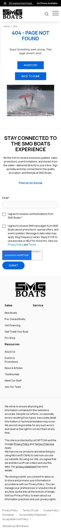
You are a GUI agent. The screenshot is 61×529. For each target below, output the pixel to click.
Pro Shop (10, 338)
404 (15, 26)
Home (6, 26)
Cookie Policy (51, 510)
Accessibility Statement (33, 514)
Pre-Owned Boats (15, 319)
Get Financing (12, 325)
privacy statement (26, 466)
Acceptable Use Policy (15, 519)
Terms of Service (44, 444)
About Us (10, 351)
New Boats (11, 313)
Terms (32, 244)
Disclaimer (8, 514)
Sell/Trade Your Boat (16, 331)
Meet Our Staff (13, 380)
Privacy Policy (15, 244)
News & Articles (14, 368)
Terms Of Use (30, 510)
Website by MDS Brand (15, 526)
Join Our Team (13, 387)
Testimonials (12, 374)
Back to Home (30, 76)
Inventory (30, 65)
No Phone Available (47, 3)
